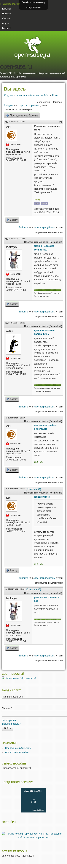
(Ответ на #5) (33, 589)
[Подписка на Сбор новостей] (19, 678)
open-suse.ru (15, 67)
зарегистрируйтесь (29, 105)
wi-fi (37, 203)
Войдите (8, 105)
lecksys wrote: (42, 496)
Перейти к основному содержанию (34, 5)
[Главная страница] (32, 58)
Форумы (8, 95)
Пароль (7, 708)
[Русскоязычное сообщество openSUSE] (47, 385)
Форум (5, 23)
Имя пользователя (13, 696)
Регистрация (9, 720)
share (44, 203)
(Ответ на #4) (33, 489)
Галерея (6, 28)
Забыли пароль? (11, 723)
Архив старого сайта (16, 752)
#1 (60, 122)
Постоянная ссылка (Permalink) (43, 242)
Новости (6, 13)
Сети (55, 95)
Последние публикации (18, 748)
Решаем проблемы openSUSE (32, 95)
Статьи (6, 18)
